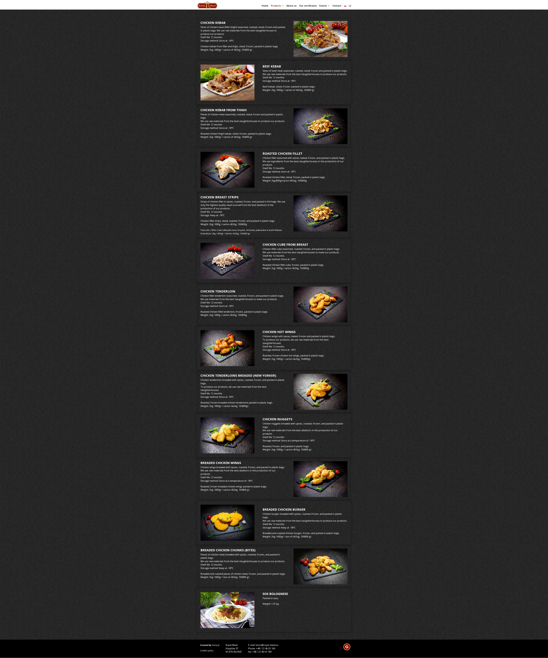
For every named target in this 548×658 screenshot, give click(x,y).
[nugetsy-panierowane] (227, 452)
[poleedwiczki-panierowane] (320, 409)
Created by (205, 645)
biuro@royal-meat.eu (267, 645)
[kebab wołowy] (227, 99)
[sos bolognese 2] (227, 627)
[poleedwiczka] (320, 321)
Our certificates (308, 6)
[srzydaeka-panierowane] (320, 496)
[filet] (227, 187)
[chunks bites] (320, 583)
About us (291, 6)
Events (323, 6)
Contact (336, 6)
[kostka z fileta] (227, 278)
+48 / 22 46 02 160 (265, 648)
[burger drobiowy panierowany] (227, 540)
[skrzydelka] (227, 365)
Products (276, 6)
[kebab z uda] (320, 143)
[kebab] (320, 56)
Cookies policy (206, 650)
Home (265, 6)
